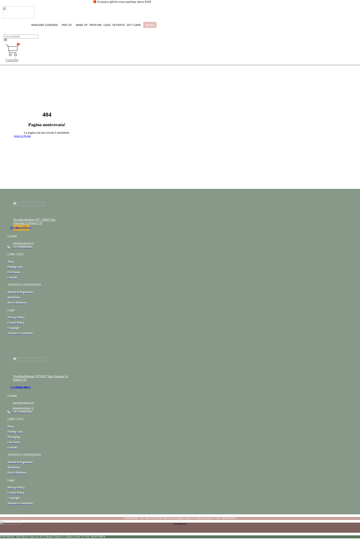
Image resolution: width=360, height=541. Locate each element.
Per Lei (67, 24)
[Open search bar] (5, 32)
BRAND (150, 25)
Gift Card (134, 24)
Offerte (118, 24)
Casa (107, 24)
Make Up (82, 24)
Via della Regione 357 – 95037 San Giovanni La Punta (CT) (34, 221)
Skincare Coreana (44, 24)
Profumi (95, 24)
